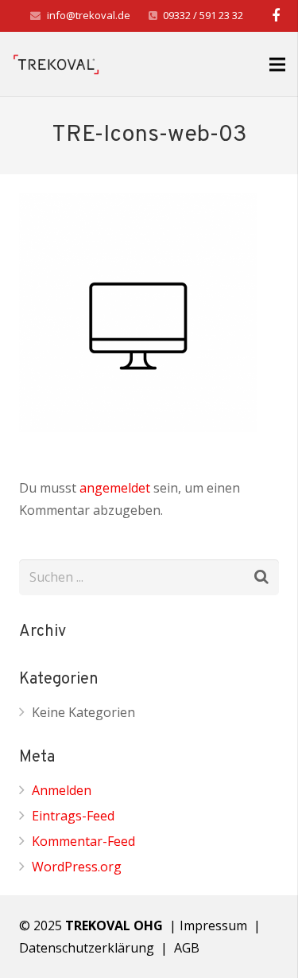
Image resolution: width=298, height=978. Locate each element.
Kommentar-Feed (83, 841)
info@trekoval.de (88, 15)
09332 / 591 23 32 (203, 15)
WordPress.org (77, 866)
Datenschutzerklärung (86, 948)
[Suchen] (261, 577)
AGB (188, 948)
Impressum (213, 925)
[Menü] (277, 64)
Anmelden (61, 790)
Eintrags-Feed (73, 815)
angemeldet (114, 488)
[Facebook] (275, 16)
